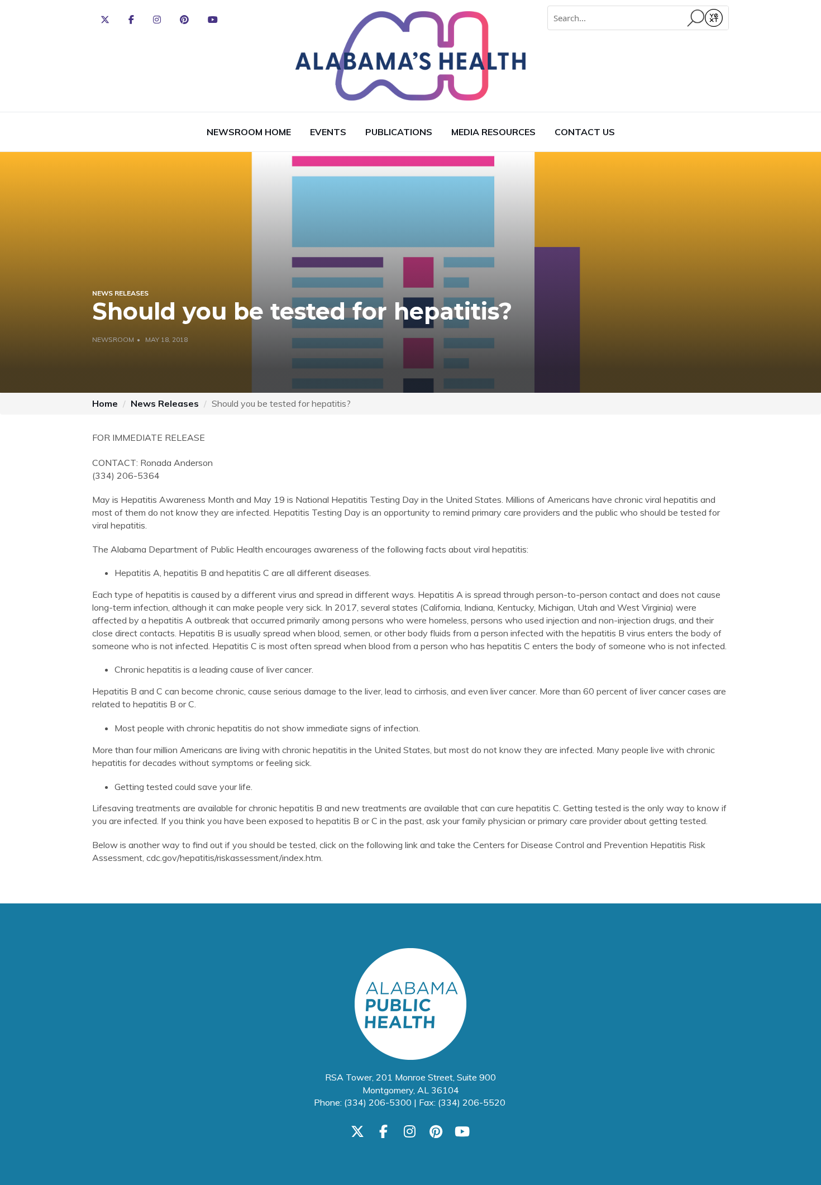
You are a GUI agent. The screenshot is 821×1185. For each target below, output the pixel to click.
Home (105, 403)
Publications (398, 131)
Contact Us (585, 131)
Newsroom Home (249, 131)
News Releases (165, 403)
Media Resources (493, 131)
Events (328, 131)
